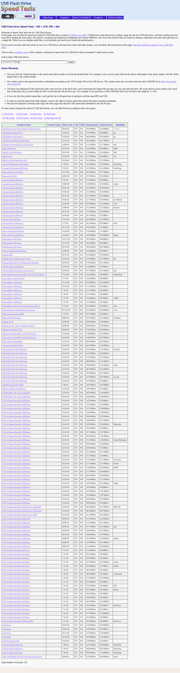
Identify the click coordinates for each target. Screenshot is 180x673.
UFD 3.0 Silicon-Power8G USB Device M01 (18, 621)
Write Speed (106, 125)
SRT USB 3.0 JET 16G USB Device (15, 349)
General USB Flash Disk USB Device (15, 164)
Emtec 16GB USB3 (9, 149)
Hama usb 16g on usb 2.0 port (13, 172)
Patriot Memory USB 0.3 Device (13, 279)
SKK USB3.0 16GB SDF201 (13, 342)
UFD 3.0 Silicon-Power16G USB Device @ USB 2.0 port (22, 511)
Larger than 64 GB (52, 118)
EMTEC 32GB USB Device (12, 152)
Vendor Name (53, 125)
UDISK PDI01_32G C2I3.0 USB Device (17, 397)
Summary (64, 17)
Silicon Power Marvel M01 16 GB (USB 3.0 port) (19, 338)
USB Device (7, 625)
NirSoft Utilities (115, 17)
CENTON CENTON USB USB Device (16, 141)
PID (82, 125)
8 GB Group (49, 114)
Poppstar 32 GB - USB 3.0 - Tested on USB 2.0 (19, 326)
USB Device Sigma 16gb (11, 641)
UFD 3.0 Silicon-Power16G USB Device (16, 401)
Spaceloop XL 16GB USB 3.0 (13, 345)
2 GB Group (21, 114)
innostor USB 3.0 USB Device (13, 223)
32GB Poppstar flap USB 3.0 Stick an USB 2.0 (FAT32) (21, 129)
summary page (21, 52)
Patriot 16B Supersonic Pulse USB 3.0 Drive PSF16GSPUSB (23, 275)
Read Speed (92, 125)
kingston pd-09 (8, 255)
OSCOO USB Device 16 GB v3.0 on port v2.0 (18, 271)
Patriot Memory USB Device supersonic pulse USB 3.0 (21, 306)
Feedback (98, 17)
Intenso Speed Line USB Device (13, 231)
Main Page (48, 17)
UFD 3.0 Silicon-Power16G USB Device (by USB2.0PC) (22, 507)
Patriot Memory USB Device (12, 282)
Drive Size (67, 125)
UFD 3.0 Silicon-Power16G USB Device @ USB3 (20, 515)
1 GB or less (7, 114)
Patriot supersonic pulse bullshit (13, 314)
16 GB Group (8, 118)
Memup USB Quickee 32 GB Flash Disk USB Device (21, 263)
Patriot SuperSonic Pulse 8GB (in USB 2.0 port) (19, 310)
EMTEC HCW (8, 156)
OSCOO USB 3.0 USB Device (13, 267)
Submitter (120, 125)
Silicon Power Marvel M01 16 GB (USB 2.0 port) (19, 334)
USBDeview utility (78, 35)
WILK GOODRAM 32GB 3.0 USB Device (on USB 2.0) (22, 657)
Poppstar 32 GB (8, 322)
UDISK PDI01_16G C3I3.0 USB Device (17, 393)
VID (76, 125)
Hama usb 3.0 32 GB (10, 176)
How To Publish (81, 17)
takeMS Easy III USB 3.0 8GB (13, 385)
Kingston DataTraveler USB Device (15, 251)
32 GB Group (22, 118)
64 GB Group (36, 118)
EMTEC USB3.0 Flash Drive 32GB (15, 160)
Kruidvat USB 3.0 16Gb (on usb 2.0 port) (17, 259)
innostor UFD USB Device (12, 219)
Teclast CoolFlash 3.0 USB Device (14, 389)
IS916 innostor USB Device (12, 239)
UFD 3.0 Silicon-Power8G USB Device (16, 550)
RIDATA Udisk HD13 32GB (12, 330)
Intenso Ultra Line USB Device (13, 235)
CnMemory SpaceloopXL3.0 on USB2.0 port (18, 145)
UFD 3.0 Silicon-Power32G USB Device (16, 519)
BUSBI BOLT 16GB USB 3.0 (13, 133)
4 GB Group (35, 114)
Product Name (24, 125)
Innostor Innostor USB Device (13, 180)
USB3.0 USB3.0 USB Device (13, 645)
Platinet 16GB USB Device (12, 318)
